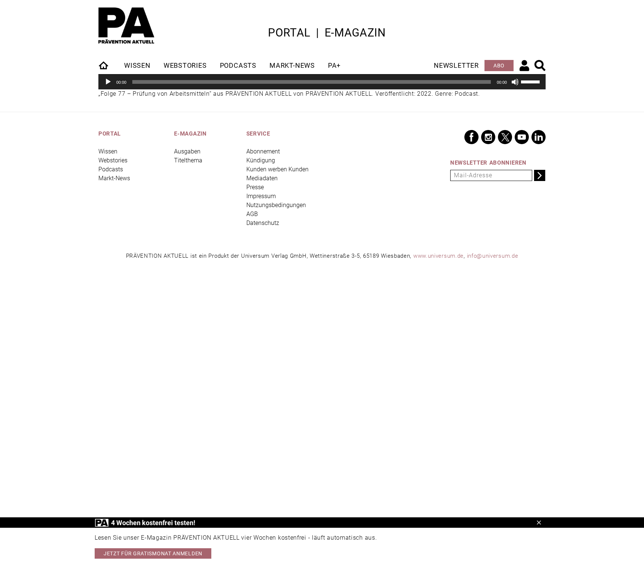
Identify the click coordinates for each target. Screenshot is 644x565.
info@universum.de (492, 256)
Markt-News (292, 65)
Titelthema (188, 160)
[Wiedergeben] (108, 82)
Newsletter (456, 65)
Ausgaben (187, 151)
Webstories (185, 65)
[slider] (531, 81)
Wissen (137, 65)
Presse (255, 187)
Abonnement (263, 151)
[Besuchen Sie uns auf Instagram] (488, 137)
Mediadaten (262, 178)
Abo (499, 66)
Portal (289, 32)
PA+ (334, 65)
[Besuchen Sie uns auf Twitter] (505, 137)
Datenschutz (262, 222)
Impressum (261, 196)
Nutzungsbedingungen (276, 205)
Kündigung (260, 160)
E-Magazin (355, 32)
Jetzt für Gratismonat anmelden (153, 553)
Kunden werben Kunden (277, 169)
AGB (252, 214)
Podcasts (238, 65)
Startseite (104, 65)
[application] (322, 81)
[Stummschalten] (515, 82)
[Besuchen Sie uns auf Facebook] (471, 137)
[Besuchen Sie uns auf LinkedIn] (538, 137)
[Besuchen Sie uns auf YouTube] (522, 137)
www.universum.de (438, 256)
